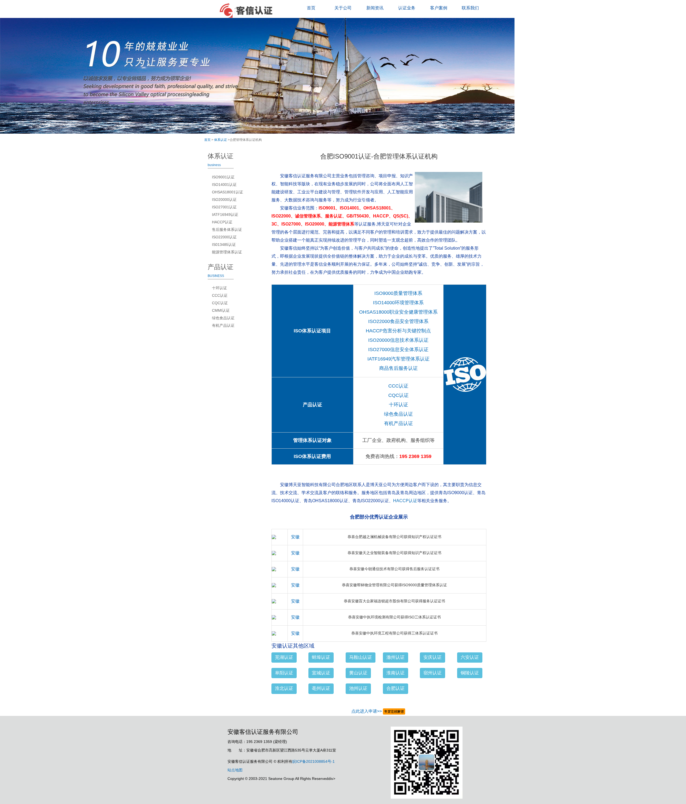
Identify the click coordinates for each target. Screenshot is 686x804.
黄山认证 (358, 672)
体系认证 (220, 140)
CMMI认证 (221, 310)
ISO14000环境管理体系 (398, 302)
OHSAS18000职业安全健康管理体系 (398, 312)
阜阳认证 (284, 672)
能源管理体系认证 (227, 252)
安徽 (295, 537)
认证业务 (406, 8)
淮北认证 (284, 688)
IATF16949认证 (225, 214)
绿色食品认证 (398, 414)
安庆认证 (432, 657)
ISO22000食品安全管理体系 (398, 321)
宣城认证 (321, 672)
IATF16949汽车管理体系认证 (398, 359)
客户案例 (438, 8)
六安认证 (470, 657)
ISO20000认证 (224, 199)
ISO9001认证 (223, 177)
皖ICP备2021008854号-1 (313, 761)
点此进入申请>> (366, 711)
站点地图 (235, 770)
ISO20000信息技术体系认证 (398, 340)
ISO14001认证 (224, 184)
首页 (311, 8)
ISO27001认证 (224, 207)
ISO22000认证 (224, 237)
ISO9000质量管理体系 (398, 293)
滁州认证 (395, 657)
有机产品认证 (398, 423)
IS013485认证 (224, 244)
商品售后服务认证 (398, 368)
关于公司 (343, 8)
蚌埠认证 (321, 657)
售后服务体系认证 (227, 229)
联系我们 (470, 8)
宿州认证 (432, 672)
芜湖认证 (284, 657)
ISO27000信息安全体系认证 (398, 349)
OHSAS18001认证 (227, 192)
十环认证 (398, 404)
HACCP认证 (405, 500)
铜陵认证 (470, 672)
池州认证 (358, 688)
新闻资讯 (374, 8)
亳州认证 (321, 688)
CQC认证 (398, 395)
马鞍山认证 (360, 657)
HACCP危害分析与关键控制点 (398, 330)
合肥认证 (395, 688)
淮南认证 (395, 672)
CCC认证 (398, 386)
